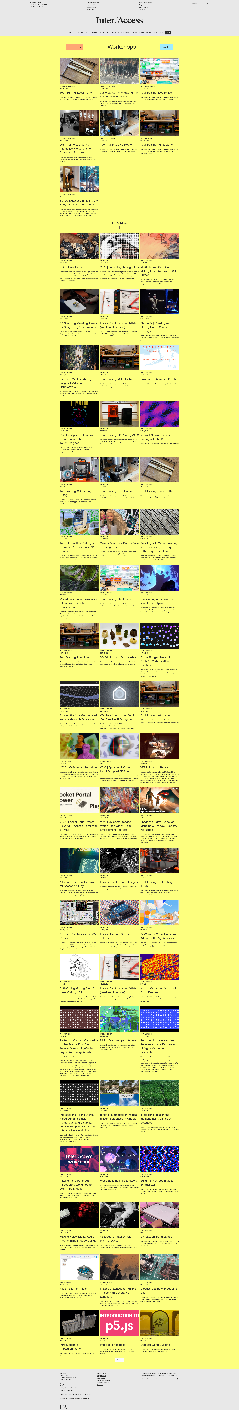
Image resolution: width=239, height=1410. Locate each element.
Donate (168, 32)
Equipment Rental (92, 5)
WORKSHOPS (96, 32)
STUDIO (105, 32)
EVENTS (113, 32)
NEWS (135, 32)
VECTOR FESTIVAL (124, 32)
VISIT (77, 32)
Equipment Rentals (103, 1382)
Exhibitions (85, 32)
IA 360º (141, 32)
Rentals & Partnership (146, 2)
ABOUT (71, 32)
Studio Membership (93, 2)
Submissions (91, 9)
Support (141, 5)
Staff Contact (143, 7)
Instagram (142, 9)
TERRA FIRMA (158, 32)
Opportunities (91, 7)
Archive (149, 32)
